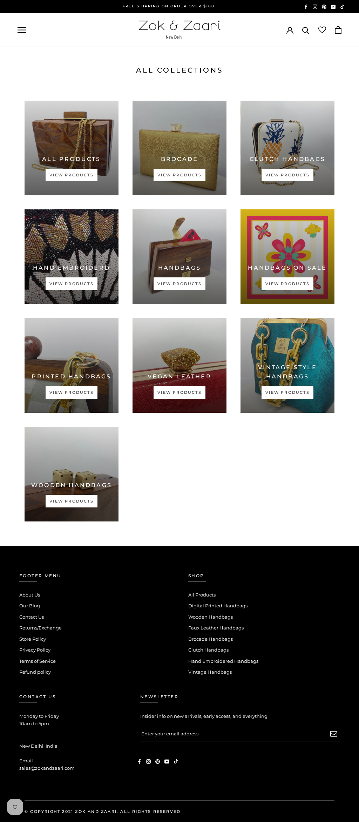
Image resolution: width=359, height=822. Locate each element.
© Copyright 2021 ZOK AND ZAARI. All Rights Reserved (103, 811)
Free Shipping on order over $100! (169, 6)
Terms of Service (37, 661)
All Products (202, 595)
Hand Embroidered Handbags (223, 661)
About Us (29, 595)
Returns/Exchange (40, 628)
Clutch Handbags (208, 650)
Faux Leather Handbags (216, 628)
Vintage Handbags (210, 672)
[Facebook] (306, 6)
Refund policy (35, 672)
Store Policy (32, 639)
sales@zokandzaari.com (47, 768)
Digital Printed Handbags (218, 605)
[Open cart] (338, 30)
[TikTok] (342, 6)
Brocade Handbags (210, 639)
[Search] (306, 30)
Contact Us (31, 617)
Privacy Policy (34, 650)
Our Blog (29, 605)
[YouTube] (333, 6)
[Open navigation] (22, 30)
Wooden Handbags (210, 617)
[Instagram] (315, 6)
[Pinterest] (324, 6)
